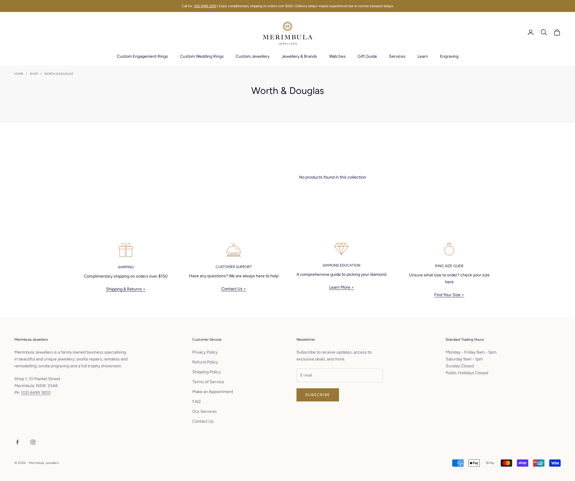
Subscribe (317, 394)
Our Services (204, 411)
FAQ (196, 401)
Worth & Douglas (58, 74)
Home (18, 74)
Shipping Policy (206, 372)
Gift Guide (367, 56)
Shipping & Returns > (126, 289)
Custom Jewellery (253, 56)
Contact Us (203, 421)
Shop (34, 74)
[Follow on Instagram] (33, 442)
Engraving (449, 56)
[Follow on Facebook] (17, 442)
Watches (337, 56)
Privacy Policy (205, 352)
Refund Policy (205, 362)
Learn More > (341, 287)
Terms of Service (208, 381)
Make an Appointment (212, 391)
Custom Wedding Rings (202, 56)
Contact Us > (233, 288)
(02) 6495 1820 (205, 6)
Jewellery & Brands (299, 56)
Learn (422, 56)
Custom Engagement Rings (142, 56)
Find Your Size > (449, 294)
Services (397, 56)
